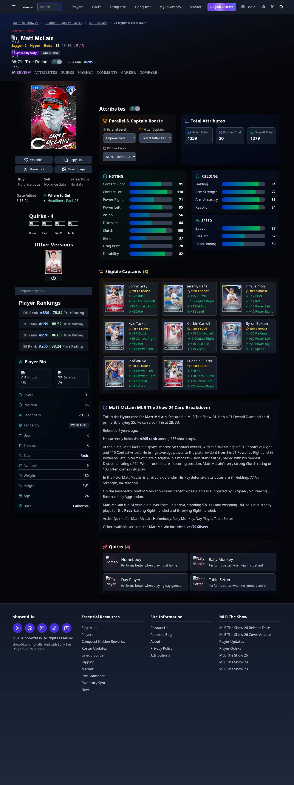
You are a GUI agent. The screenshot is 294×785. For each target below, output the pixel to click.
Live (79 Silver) (196, 526)
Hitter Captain (154, 129)
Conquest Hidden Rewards (103, 641)
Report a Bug (161, 634)
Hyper (35, 45)
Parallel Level (116, 129)
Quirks (67, 72)
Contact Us (159, 627)
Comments (107, 72)
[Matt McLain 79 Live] (53, 262)
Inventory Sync (94, 682)
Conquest (143, 7)
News (86, 689)
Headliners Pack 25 (63, 200)
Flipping (88, 662)
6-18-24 (22, 200)
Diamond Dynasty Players (63, 23)
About (155, 641)
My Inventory (170, 7)
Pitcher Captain (118, 148)
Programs (118, 7)
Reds (48, 45)
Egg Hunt (89, 627)
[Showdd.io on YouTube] (66, 628)
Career (128, 72)
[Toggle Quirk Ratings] (56, 62)
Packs (97, 7)
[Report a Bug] (264, 7)
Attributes (45, 72)
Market (195, 7)
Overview (21, 72)
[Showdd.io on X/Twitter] (272, 7)
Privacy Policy (161, 648)
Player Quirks (230, 648)
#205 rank (148, 438)
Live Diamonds (93, 676)
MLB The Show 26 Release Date (244, 627)
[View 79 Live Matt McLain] (53, 278)
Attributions (160, 655)
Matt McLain (98, 23)
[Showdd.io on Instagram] (42, 628)
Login (250, 7)
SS (58, 45)
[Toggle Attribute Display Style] (134, 108)
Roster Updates (94, 648)
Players (78, 7)
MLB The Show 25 (233, 655)
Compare (148, 72)
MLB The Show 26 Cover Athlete (245, 634)
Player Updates (231, 641)
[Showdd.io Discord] (281, 7)
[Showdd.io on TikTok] (54, 628)
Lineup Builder (93, 655)
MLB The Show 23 (233, 669)
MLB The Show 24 (26, 23)
